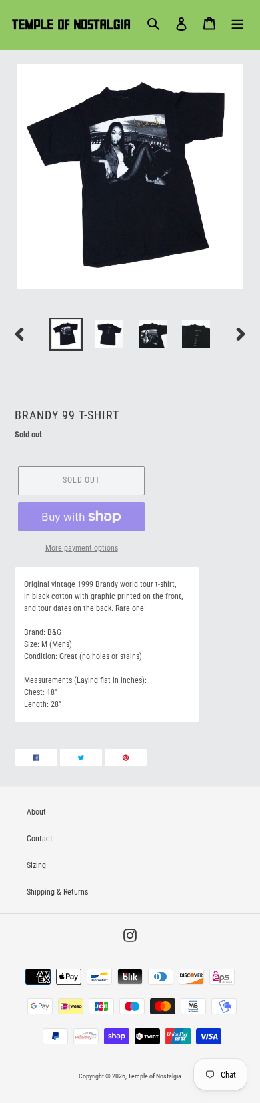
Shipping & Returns (57, 892)
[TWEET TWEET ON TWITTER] (81, 757)
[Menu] (237, 23)
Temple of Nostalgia (154, 1076)
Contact (40, 838)
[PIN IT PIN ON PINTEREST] (125, 757)
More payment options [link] (81, 547)
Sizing (36, 865)
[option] (66, 334)
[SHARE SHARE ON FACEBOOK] (36, 757)
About (36, 812)
